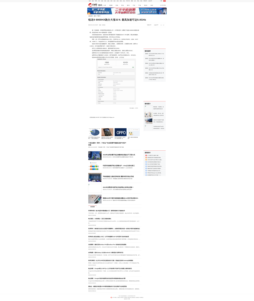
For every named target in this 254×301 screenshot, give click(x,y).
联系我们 (122, 297)
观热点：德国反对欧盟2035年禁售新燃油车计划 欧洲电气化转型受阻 (107, 286)
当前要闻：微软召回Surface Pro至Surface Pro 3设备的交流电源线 (107, 244)
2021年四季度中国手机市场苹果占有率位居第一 (118, 187)
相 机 (152, 5)
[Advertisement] (111, 125)
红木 (135, 0)
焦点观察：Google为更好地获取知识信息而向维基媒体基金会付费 (106, 278)
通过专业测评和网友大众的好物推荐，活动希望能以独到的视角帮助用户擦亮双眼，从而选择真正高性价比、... (114, 239)
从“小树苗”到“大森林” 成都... (153, 155)
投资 (118, 0)
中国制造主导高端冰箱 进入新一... (154, 170)
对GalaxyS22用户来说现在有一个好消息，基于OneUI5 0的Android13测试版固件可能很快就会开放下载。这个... (114, 255)
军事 (96, 0)
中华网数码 (92, 5)
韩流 (138, 0)
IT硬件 (98, 16)
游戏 (102, 0)
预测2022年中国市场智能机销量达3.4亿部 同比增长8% (120, 198)
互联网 (110, 5)
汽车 (99, 0)
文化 (124, 0)
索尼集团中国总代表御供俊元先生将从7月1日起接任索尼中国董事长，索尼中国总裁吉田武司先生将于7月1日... (114, 231)
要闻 (147, 53)
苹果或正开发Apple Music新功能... (154, 172)
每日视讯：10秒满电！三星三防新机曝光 (99, 218)
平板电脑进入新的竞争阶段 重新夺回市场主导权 (118, 176)
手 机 (134, 5)
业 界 (105, 5)
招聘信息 (125, 297)
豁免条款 (133, 297)
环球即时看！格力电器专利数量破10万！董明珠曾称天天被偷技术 (106, 210)
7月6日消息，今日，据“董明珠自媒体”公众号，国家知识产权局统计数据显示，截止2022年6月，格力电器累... (113, 213)
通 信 (122, 5)
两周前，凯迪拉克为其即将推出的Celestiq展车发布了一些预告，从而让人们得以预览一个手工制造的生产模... (114, 263)
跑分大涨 (100, 105)
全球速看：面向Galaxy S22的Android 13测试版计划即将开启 (105, 252)
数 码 (128, 5)
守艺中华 (128, 0)
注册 (161, 0)
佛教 (132, 0)
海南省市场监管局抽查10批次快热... (154, 166)
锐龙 (94, 105)
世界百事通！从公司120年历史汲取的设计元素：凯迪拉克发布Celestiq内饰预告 (110, 260)
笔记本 (145, 5)
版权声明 (129, 297)
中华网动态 (141, 297)
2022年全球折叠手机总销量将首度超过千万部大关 (119, 155)
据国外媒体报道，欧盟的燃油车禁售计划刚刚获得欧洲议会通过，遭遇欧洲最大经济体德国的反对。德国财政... (114, 288)
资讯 (93, 0)
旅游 (108, 0)
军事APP (145, 0)
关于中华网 (114, 297)
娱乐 (114, 0)
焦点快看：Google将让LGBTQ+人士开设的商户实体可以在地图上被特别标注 (110, 268)
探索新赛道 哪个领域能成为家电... (154, 157)
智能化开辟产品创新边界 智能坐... (154, 168)
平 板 (139, 5)
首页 (90, 0)
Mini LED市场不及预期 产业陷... (154, 164)
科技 (105, 0)
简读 (141, 0)
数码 (95, 16)
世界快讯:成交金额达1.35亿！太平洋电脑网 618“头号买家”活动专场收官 (108, 236)
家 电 (117, 5)
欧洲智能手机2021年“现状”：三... (154, 175)
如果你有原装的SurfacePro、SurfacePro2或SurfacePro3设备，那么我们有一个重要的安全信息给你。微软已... (114, 247)
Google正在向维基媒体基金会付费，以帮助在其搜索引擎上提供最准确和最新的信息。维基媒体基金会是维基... (114, 280)
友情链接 (137, 297)
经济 (111, 0)
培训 (121, 0)
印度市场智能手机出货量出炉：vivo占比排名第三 (119, 165)
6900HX (96, 105)
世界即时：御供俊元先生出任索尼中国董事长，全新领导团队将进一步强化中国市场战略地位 (114, 228)
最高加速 (103, 105)
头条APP (150, 0)
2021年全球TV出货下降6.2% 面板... (154, 159)
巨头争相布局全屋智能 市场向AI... (154, 161)
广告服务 (118, 297)
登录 (164, 0)
